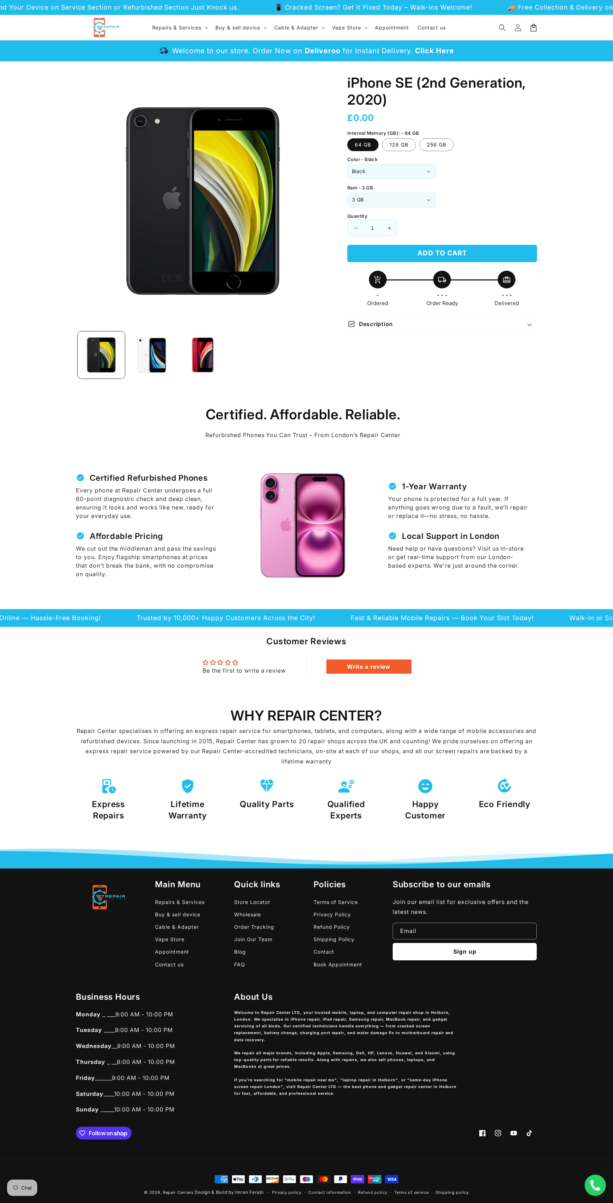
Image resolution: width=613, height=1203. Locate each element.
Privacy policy (287, 1192)
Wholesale (247, 914)
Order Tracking (254, 927)
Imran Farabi (249, 1192)
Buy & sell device (177, 914)
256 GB (436, 145)
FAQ (239, 964)
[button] (502, 27)
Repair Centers (178, 1192)
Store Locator (252, 902)
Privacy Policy (332, 914)
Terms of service (411, 1192)
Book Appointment (338, 964)
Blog (240, 952)
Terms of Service (336, 902)
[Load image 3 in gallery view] (202, 355)
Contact (324, 952)
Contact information (329, 1192)
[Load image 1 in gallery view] (101, 355)
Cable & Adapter (177, 927)
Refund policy (372, 1192)
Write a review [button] (369, 666)
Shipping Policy (334, 939)
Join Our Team (253, 939)
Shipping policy (452, 1192)
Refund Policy (332, 927)
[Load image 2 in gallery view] (152, 355)
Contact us (169, 964)
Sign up (464, 951)
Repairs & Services (179, 902)
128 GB (399, 145)
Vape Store (169, 939)
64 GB (363, 145)
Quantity (357, 216)
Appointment (172, 952)
